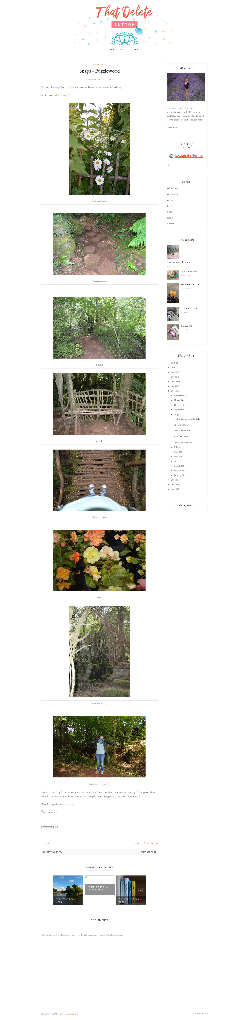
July (176, 447)
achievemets (173, 188)
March (177, 466)
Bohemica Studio (69, 1014)
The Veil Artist (187, 326)
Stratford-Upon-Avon (66, 900)
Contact (136, 50)
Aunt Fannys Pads (189, 271)
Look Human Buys (182, 430)
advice (170, 200)
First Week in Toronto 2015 (186, 418)
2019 (173, 372)
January (177, 475)
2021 (173, 363)
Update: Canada (180, 424)
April (176, 461)
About (123, 50)
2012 (173, 489)
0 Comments (47, 843)
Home (111, 50)
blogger (170, 211)
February (178, 470)
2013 (173, 484)
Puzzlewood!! (62, 95)
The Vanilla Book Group (129, 900)
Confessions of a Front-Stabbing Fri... (97, 890)
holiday (170, 223)
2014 (173, 479)
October (178, 405)
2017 (173, 381)
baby (169, 205)
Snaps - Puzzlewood (182, 442)
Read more (172, 127)
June (176, 452)
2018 (173, 377)
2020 (173, 367)
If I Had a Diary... (181, 436)
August (177, 414)
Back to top (199, 1014)
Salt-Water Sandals (190, 284)
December (179, 395)
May (176, 456)
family (170, 217)
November (179, 400)
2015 (173, 391)
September (179, 409)
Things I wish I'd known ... (179, 262)
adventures (99, 64)
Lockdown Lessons (190, 308)
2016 (173, 386)
